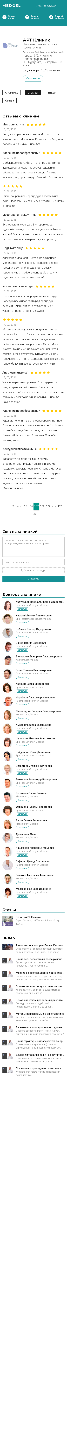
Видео (52, 92)
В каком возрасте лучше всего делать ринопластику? (40, 1027)
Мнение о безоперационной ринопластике (40, 972)
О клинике (11, 92)
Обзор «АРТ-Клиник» (28, 917)
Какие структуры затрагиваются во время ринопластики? (40, 1041)
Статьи (9, 100)
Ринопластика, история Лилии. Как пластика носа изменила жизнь (40, 945)
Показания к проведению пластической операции (40, 1068)
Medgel (11, 5)
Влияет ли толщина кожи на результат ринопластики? (40, 1054)
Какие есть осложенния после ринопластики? (40, 959)
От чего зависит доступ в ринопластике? (40, 986)
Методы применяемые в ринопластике (40, 1013)
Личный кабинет (51, 17)
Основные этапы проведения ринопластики (40, 1000)
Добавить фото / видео (33, 570)
